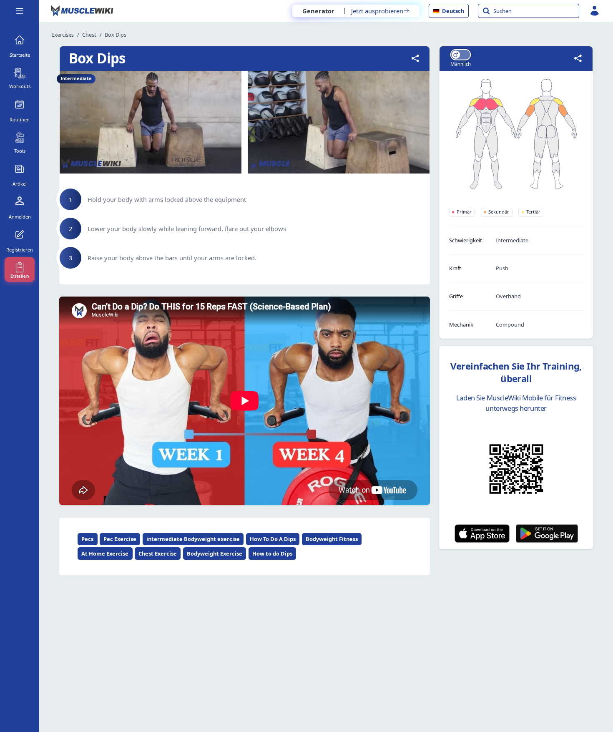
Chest (89, 34)
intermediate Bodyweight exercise (193, 539)
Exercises (62, 34)
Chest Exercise (157, 553)
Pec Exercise (119, 539)
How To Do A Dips (273, 539)
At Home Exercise (104, 553)
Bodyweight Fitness (332, 539)
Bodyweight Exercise (214, 553)
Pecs (87, 539)
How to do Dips (272, 553)
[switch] (460, 54)
